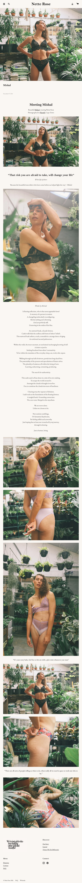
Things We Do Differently (51, 850)
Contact (5, 865)
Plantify (42, 112)
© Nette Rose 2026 (8, 880)
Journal (45, 847)
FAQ (4, 868)
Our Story (46, 844)
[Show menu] (4, 4)
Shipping (6, 863)
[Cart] (77, 4)
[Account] (72, 4)
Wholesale (22, 880)
